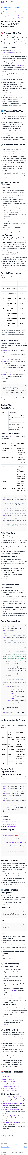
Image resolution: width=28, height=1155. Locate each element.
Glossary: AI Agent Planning (10, 1109)
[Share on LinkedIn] (12, 1136)
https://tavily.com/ (12, 824)
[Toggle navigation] (25, 2)
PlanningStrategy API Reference (11, 1084)
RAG (20, 469)
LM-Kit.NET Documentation (10, 1077)
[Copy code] (3, 386)
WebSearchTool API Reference (10, 1086)
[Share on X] (9, 1136)
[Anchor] (26, 33)
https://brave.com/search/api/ (10, 822)
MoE (24, 365)
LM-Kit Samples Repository (9, 1091)
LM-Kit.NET (9, 2)
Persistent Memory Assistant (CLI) (6, 1146)
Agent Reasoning (9, 9)
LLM (14, 128)
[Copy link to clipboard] (6, 1136)
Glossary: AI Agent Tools (10, 1116)
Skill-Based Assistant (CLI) (21, 1146)
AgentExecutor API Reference (10, 1081)
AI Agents (17, 7)
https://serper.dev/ (12, 826)
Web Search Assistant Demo (11, 1122)
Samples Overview (8, 7)
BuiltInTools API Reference (9, 1088)
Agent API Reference (8, 1079)
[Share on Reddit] (15, 1136)
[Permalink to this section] (24, 33)
